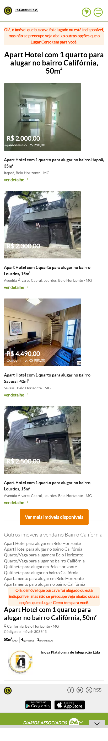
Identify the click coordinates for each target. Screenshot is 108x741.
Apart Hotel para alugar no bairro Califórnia (43, 549)
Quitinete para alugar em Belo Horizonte (40, 566)
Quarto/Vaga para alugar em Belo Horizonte (43, 554)
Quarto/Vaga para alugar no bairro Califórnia (44, 560)
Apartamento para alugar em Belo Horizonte (44, 578)
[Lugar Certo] (8, 690)
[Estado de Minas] (26, 9)
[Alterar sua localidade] (86, 12)
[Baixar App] (38, 710)
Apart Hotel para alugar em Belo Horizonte (42, 543)
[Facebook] (70, 692)
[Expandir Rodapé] (54, 723)
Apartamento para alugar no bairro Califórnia (44, 584)
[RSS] (93, 692)
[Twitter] (80, 692)
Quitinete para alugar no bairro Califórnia (41, 572)
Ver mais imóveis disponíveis (54, 517)
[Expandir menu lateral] (98, 12)
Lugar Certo (8, 11)
